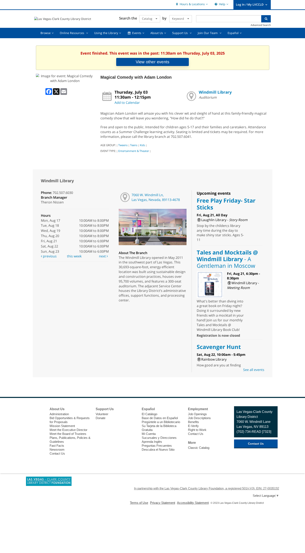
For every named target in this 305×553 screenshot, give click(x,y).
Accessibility (160, 520)
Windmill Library (215, 92)
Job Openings (197, 414)
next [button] (103, 256)
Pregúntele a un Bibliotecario (161, 422)
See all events (253, 369)
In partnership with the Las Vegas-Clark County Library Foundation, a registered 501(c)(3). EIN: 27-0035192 (206, 488)
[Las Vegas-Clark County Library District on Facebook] (39, 409)
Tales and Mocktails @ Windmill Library (227, 259)
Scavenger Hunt (219, 347)
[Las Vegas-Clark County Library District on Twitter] (39, 417)
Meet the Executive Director (68, 430)
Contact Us (57, 453)
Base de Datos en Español (160, 418)
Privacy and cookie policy (135, 520)
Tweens (123, 145)
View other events (152, 62)
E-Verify (193, 426)
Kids (142, 145)
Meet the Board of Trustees (68, 434)
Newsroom (57, 449)
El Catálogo (149, 414)
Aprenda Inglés (152, 441)
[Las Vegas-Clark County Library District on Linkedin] (39, 440)
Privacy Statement (162, 502)
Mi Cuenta (149, 434)
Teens (133, 145)
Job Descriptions (199, 418)
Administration (59, 414)
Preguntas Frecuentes (157, 445)
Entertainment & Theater (133, 151)
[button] (191, 4)
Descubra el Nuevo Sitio (158, 449)
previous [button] (49, 256)
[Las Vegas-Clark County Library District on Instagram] (39, 425)
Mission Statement (62, 426)
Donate (100, 418)
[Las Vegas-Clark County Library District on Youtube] (39, 432)
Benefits (193, 422)
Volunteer (102, 414)
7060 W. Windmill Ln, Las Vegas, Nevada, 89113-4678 (156, 197)
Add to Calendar (127, 102)
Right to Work (197, 430)
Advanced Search (261, 25)
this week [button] (74, 256)
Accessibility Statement (193, 502)
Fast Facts (57, 445)
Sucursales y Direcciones (159, 437)
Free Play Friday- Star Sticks (226, 204)
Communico (178, 520)
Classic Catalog (198, 447)
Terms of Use (139, 502)
